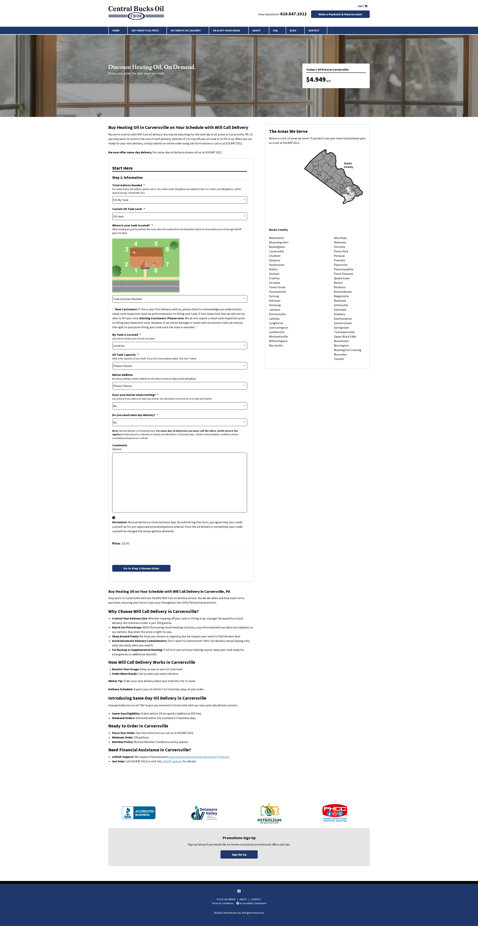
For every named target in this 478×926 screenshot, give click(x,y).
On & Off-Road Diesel (226, 30)
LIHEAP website (172, 761)
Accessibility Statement (252, 903)
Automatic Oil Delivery (186, 30)
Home (115, 30)
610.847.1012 (293, 14)
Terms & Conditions (223, 903)
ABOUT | (245, 899)
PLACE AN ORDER (226, 899)
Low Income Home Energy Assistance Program (199, 757)
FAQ (275, 30)
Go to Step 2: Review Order (141, 568)
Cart (361, 6)
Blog (293, 30)
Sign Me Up (239, 854)
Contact (313, 30)
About (256, 30)
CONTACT (256, 899)
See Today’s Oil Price (145, 30)
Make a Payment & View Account (340, 14)
